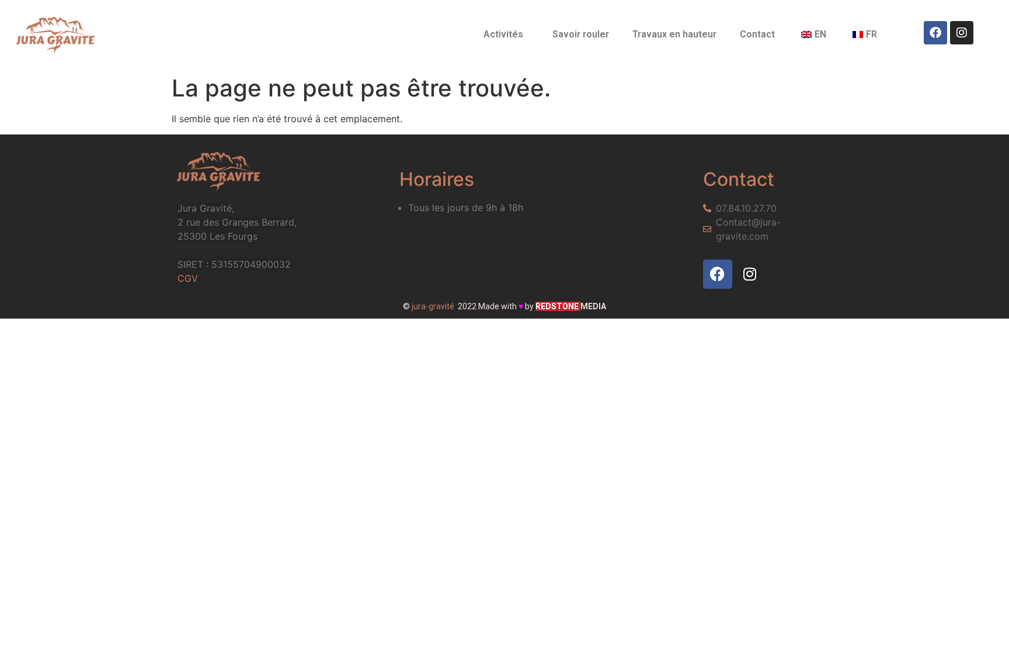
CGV (188, 278)
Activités (503, 34)
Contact (757, 34)
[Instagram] (961, 32)
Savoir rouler (580, 34)
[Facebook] (935, 32)
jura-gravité (433, 306)
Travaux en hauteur (674, 34)
